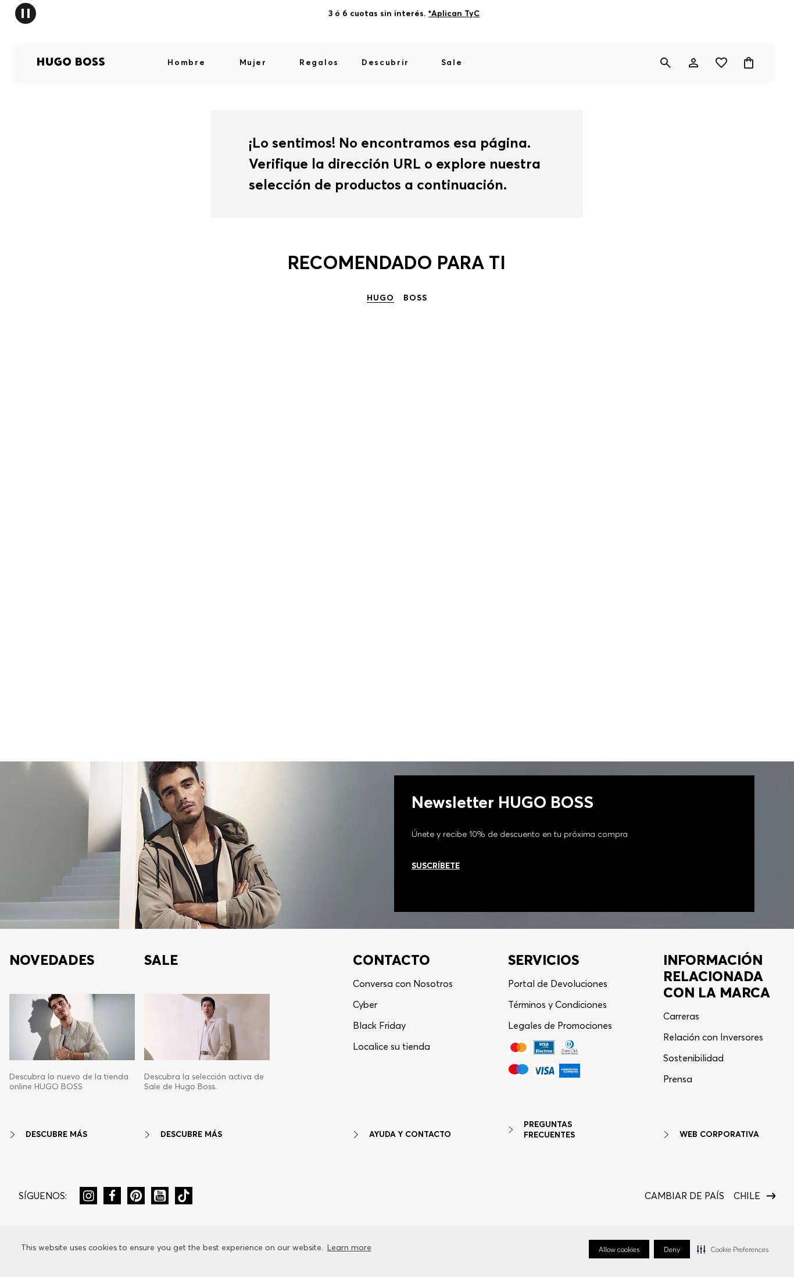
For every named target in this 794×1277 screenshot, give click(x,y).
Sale (452, 62)
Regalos (319, 62)
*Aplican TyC (454, 13)
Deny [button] (672, 1249)
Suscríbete (436, 865)
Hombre (186, 62)
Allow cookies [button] (619, 1249)
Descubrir (385, 62)
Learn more (349, 1247)
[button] (733, 1249)
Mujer (252, 62)
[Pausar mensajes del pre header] (25, 12)
